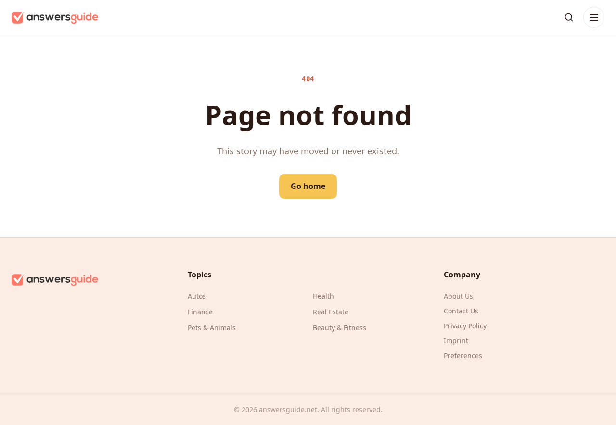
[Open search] (568, 17)
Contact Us (461, 310)
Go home (308, 186)
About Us (458, 295)
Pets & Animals (212, 327)
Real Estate (330, 311)
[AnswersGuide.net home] (55, 17)
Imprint (456, 340)
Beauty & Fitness (339, 327)
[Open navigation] (593, 17)
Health (323, 295)
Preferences (463, 355)
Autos (197, 295)
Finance (200, 311)
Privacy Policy (465, 325)
